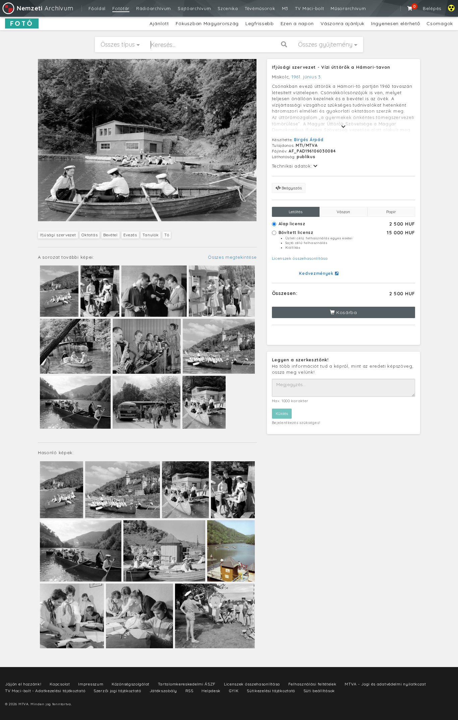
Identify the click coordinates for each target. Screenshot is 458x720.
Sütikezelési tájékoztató (271, 690)
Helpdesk (211, 690)
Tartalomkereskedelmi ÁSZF (187, 683)
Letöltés (295, 211)
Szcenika (228, 8)
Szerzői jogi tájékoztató (117, 690)
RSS (189, 690)
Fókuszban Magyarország (207, 23)
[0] (410, 8)
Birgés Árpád (308, 139)
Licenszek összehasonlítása (300, 258)
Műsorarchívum (348, 8)
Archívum (45, 8)
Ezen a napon (297, 23)
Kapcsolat (60, 683)
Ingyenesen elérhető (395, 23)
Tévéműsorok (260, 8)
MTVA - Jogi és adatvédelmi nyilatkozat (385, 683)
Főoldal (97, 8)
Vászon (343, 211)
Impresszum (90, 683)
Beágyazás (291, 187)
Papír (391, 211)
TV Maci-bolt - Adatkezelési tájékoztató (45, 690)
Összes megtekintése (232, 257)
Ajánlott (159, 23)
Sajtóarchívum (194, 8)
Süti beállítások (319, 690)
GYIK (234, 690)
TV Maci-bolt (309, 8)
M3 (285, 8)
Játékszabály (163, 690)
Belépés (432, 8)
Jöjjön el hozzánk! (23, 683)
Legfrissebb (259, 23)
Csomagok (439, 23)
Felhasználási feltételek (312, 683)
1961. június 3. (307, 76)
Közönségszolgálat (131, 683)
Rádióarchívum (153, 8)
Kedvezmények (317, 273)
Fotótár (120, 8)
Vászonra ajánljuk (342, 23)
